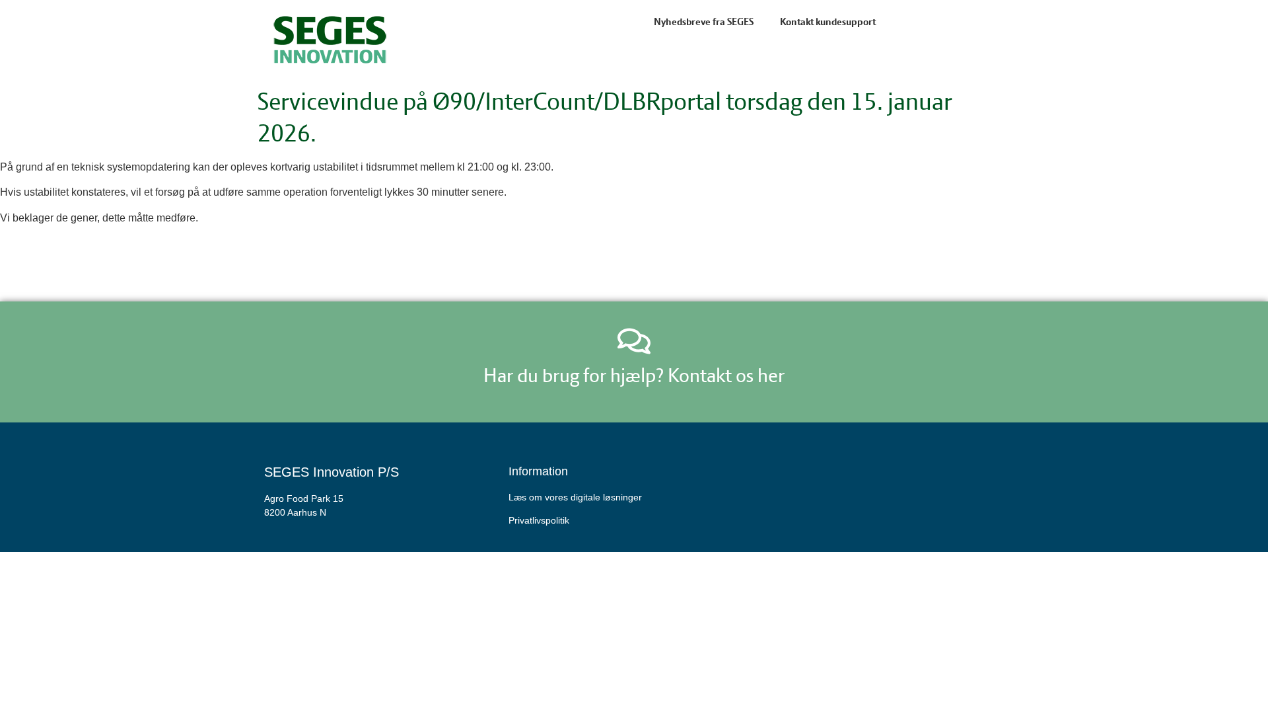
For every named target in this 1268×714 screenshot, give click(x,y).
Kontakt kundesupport (828, 22)
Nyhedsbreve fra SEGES (704, 22)
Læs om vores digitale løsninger (575, 497)
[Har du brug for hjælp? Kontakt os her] (634, 341)
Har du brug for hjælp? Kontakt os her (634, 375)
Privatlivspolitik (539, 520)
